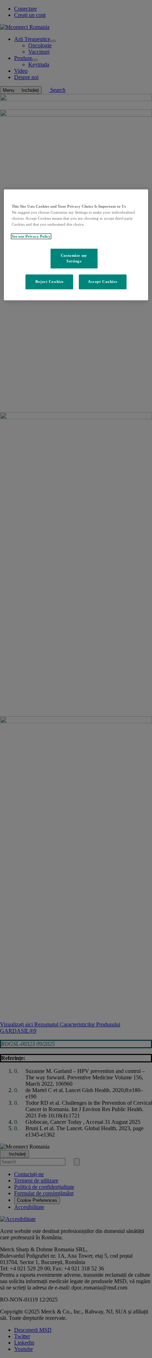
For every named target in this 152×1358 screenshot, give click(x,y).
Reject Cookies (49, 281)
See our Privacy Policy (31, 236)
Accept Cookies (102, 281)
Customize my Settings (74, 258)
